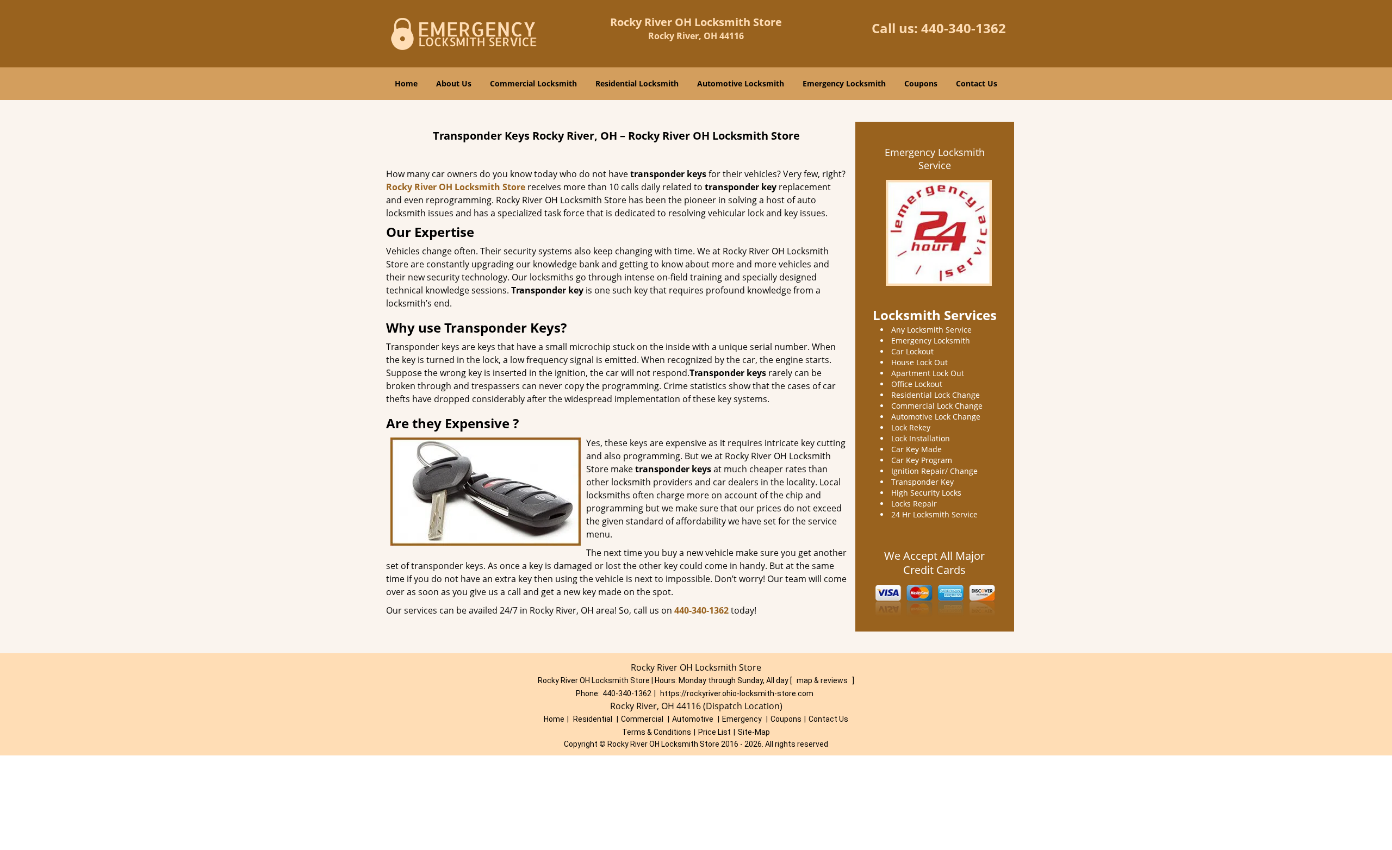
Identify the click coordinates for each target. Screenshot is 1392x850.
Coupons (920, 83)
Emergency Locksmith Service (935, 159)
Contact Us (976, 83)
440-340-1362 (963, 28)
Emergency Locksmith (844, 83)
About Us (453, 83)
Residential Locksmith (637, 83)
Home (406, 83)
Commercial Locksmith (533, 83)
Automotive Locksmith (740, 83)
